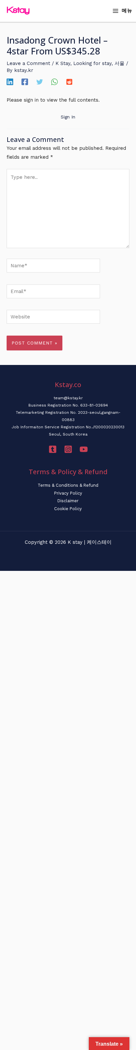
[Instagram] (68, 449)
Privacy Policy (68, 493)
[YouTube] (84, 449)
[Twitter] (39, 82)
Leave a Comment (28, 63)
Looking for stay (92, 63)
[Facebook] (24, 82)
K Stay (62, 63)
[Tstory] (53, 449)
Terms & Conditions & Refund (68, 485)
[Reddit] (69, 82)
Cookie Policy (68, 508)
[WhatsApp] (54, 82)
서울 (119, 63)
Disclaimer (68, 500)
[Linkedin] (10, 82)
